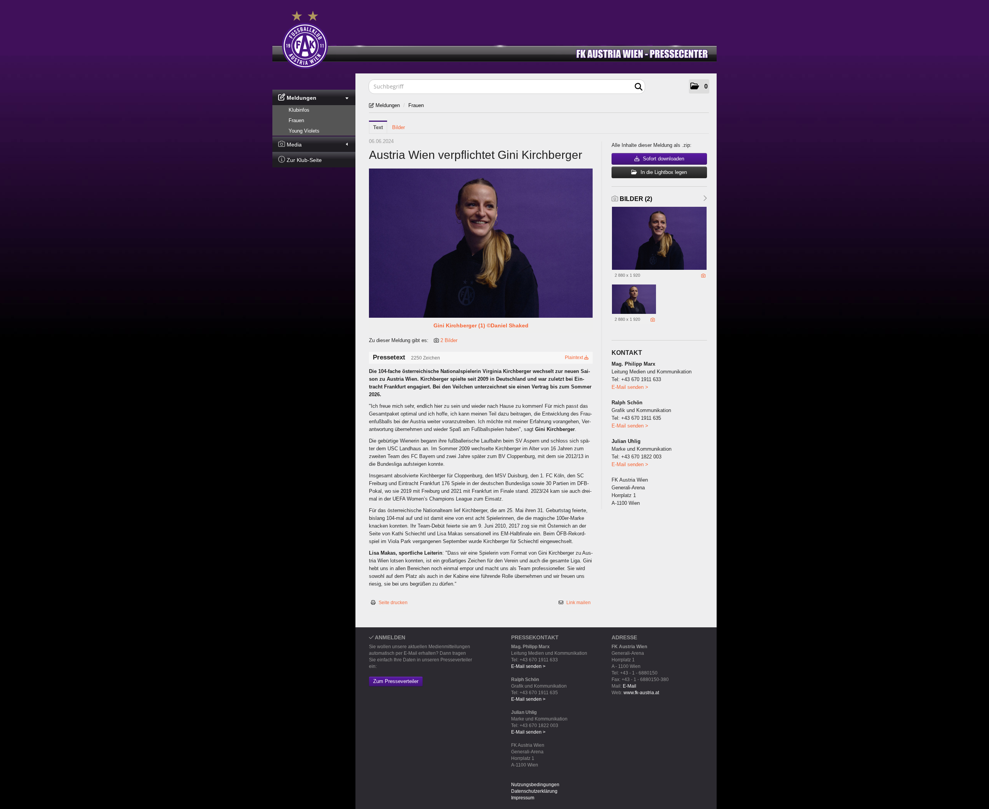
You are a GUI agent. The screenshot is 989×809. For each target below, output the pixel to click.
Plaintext (574, 357)
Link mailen (578, 602)
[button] (699, 86)
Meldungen (300, 98)
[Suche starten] (638, 87)
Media (293, 144)
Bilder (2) (635, 199)
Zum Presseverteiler (395, 681)
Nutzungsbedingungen (535, 784)
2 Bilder (448, 340)
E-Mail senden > (630, 387)
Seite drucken (393, 602)
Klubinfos (299, 110)
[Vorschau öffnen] (481, 243)
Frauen (296, 120)
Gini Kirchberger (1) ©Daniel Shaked (480, 325)
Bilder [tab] (398, 127)
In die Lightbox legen (663, 172)
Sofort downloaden (662, 159)
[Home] (500, 38)
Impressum (522, 797)
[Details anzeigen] (703, 275)
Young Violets (304, 131)
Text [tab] (378, 127)
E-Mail (629, 686)
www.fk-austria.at (641, 692)
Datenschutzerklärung (534, 791)
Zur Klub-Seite (303, 160)
